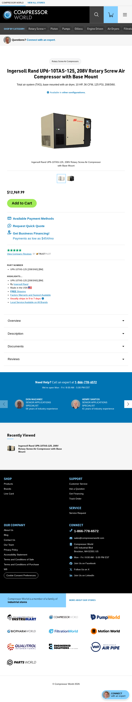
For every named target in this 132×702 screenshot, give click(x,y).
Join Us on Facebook (85, 563)
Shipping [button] (18, 291)
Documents (16, 346)
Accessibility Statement (15, 554)
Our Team (9, 544)
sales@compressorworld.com (89, 538)
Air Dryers (113, 28)
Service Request (77, 513)
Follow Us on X (81, 569)
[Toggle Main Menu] (125, 14)
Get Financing (76, 493)
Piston (54, 28)
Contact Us (9, 540)
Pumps (66, 28)
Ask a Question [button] (77, 489)
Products (8, 484)
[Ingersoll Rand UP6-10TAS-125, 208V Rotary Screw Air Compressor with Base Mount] (61, 178)
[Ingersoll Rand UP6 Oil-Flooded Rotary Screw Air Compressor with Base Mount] (70, 178)
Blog (6, 535)
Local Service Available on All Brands (29, 302)
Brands (7, 489)
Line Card (9, 493)
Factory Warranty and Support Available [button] (30, 295)
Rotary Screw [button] (36, 28)
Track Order (75, 498)
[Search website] (97, 14)
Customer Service (78, 484)
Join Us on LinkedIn (84, 575)
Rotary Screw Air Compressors (65, 61)
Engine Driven (95, 28)
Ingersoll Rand (21, 284)
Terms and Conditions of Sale (19, 559)
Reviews (14, 359)
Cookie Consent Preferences (21, 575)
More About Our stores (82, 600)
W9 (5, 569)
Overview (14, 320)
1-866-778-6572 (86, 382)
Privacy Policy (11, 549)
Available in (67, 92)
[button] (30, 218)
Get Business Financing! (33, 236)
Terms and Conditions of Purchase (21, 564)
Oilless (79, 28)
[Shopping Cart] (111, 14)
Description (15, 333)
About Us (8, 530)
